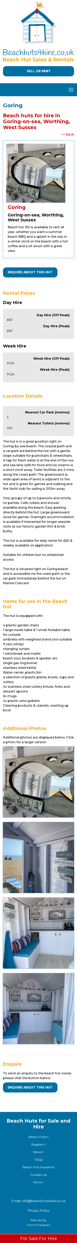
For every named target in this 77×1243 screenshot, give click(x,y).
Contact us (38, 1175)
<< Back (68, 134)
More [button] (37, 1182)
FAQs (39, 1160)
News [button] (37, 1152)
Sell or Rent (39, 71)
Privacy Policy (38, 1211)
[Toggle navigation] (38, 90)
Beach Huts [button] (37, 1137)
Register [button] (37, 1144)
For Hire (48, 1238)
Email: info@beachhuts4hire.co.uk (39, 1201)
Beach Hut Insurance (38, 1167)
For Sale (29, 1238)
